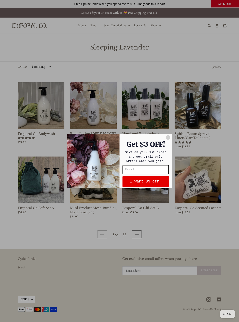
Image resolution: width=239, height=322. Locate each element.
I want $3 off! (145, 181)
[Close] (168, 137)
